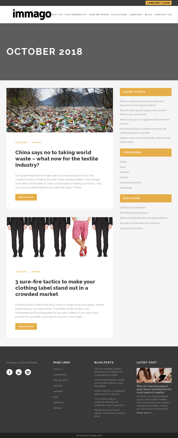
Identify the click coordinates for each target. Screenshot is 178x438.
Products (124, 172)
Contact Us (58, 402)
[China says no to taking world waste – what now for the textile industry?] (59, 110)
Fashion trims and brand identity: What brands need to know (109, 413)
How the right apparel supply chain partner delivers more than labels (109, 383)
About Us (58, 369)
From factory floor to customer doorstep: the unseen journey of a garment (109, 402)
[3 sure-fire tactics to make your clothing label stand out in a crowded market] (59, 239)
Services (124, 177)
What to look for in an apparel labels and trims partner (109, 392)
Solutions (58, 385)
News (38, 142)
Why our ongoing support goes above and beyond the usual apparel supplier (108, 371)
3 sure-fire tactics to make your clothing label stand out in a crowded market (55, 288)
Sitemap (57, 408)
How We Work (60, 380)
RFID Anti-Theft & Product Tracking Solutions (143, 217)
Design (123, 161)
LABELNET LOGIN (158, 3)
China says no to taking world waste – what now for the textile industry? (56, 158)
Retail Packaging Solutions (134, 212)
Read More (26, 197)
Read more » (144, 412)
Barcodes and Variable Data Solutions (140, 223)
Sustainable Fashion (130, 182)
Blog (55, 397)
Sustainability (60, 374)
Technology (126, 187)
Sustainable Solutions (131, 228)
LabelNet (58, 391)
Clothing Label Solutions (132, 207)
